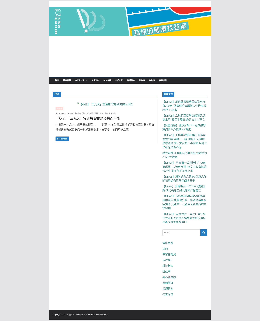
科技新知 (119, 80)
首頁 (57, 80)
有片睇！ (167, 260)
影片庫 (152, 80)
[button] (85, 80)
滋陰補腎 (90, 113)
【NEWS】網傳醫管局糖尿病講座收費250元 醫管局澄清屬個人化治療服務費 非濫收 (184, 106)
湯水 (84, 113)
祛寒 (101, 113)
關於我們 (163, 80)
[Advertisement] (130, 56)
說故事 (142, 80)
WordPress (104, 314)
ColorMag (90, 314)
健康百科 (95, 80)
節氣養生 (112, 113)
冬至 (71, 113)
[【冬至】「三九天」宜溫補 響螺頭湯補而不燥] (105, 104)
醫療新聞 (67, 80)
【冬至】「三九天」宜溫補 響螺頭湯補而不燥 (88, 118)
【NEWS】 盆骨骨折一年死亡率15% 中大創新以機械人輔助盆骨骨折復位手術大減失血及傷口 (184, 218)
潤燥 (96, 113)
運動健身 (131, 80)
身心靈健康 (169, 277)
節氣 (106, 113)
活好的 (71, 314)
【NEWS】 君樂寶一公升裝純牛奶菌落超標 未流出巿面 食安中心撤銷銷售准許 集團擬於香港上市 (184, 167)
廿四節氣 (77, 113)
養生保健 (107, 80)
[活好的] (130, 9)
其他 (165, 249)
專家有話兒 (79, 80)
